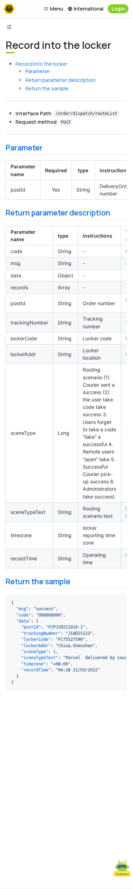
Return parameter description (60, 80)
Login (118, 8)
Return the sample (47, 88)
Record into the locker (41, 63)
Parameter (37, 71)
